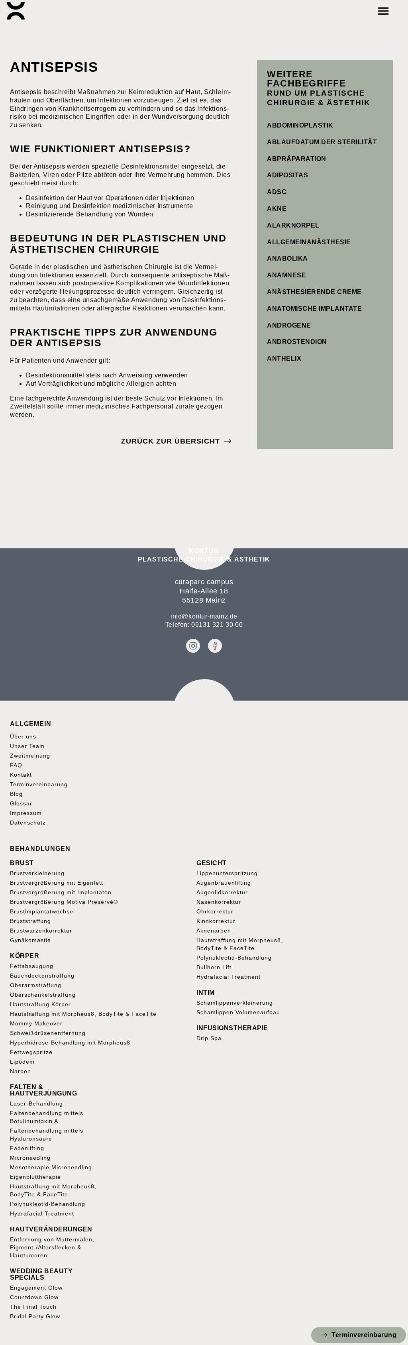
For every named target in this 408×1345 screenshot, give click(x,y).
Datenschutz (28, 822)
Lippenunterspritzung (227, 873)
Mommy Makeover (36, 1023)
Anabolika (287, 258)
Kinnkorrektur (215, 921)
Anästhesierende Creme (314, 292)
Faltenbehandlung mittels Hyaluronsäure (46, 1134)
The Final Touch (33, 1307)
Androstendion (297, 341)
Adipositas (287, 175)
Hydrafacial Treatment (228, 977)
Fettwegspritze (31, 1052)
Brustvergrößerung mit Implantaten (61, 892)
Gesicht (211, 863)
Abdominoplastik (300, 125)
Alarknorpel (293, 225)
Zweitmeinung (30, 755)
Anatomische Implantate (314, 308)
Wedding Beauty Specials (41, 1274)
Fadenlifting (27, 1148)
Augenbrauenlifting (223, 883)
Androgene (289, 325)
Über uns (23, 736)
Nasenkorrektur (218, 902)
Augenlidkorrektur (222, 892)
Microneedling (30, 1158)
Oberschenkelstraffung (43, 995)
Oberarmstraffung (35, 985)
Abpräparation (296, 158)
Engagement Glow (36, 1287)
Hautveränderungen (51, 1229)
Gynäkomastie (30, 940)
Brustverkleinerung (37, 873)
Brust (22, 863)
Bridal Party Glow (35, 1316)
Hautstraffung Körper (40, 1004)
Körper (24, 955)
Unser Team (27, 746)
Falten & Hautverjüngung (43, 1090)
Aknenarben (213, 930)
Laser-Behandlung (36, 1103)
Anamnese (286, 275)
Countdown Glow (34, 1297)
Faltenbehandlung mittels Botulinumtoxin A (46, 1117)
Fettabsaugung (31, 966)
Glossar (21, 803)
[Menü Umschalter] (383, 11)
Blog (16, 794)
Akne (276, 208)
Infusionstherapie (232, 1028)
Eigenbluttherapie (35, 1177)
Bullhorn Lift (213, 967)
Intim (205, 992)
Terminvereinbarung (39, 784)
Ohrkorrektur (214, 911)
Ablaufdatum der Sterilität (322, 142)
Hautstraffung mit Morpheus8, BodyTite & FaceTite (83, 1014)
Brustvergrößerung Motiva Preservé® (64, 902)
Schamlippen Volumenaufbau (238, 1012)
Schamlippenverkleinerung (234, 1002)
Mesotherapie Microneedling (51, 1167)
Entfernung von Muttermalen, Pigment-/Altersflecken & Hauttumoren (52, 1247)
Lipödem (22, 1061)
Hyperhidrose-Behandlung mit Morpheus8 (70, 1042)
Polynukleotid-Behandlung (234, 957)
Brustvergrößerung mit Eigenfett (56, 883)
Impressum (26, 813)
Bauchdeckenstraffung (42, 975)
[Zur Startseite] (16, 11)
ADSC (276, 191)
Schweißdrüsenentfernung (48, 1033)
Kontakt (21, 775)
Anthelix (284, 358)
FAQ (16, 765)
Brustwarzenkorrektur (41, 930)
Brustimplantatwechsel (42, 911)
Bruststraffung (30, 921)
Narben (20, 1071)
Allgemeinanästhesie (309, 242)
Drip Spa (209, 1038)
